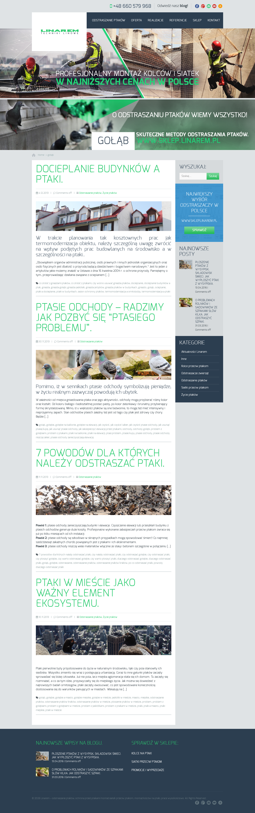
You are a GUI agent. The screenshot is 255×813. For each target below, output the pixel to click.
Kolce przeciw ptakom (194, 366)
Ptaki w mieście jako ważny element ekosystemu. (85, 593)
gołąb (51, 155)
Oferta (136, 20)
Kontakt (214, 20)
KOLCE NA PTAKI (141, 753)
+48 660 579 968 (132, 6)
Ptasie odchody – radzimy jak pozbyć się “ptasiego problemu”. (100, 318)
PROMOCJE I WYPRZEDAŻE (147, 770)
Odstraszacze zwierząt (195, 373)
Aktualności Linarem (194, 352)
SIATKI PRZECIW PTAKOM (146, 761)
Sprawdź (199, 230)
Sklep (197, 20)
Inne (183, 359)
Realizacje (156, 20)
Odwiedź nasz (172, 6)
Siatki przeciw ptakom (195, 387)
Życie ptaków (110, 193)
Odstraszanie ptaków (108, 20)
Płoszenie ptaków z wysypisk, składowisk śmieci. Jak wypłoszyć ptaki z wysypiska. (207, 273)
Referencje (178, 20)
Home (41, 155)
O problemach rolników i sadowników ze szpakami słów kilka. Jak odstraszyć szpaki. (206, 311)
